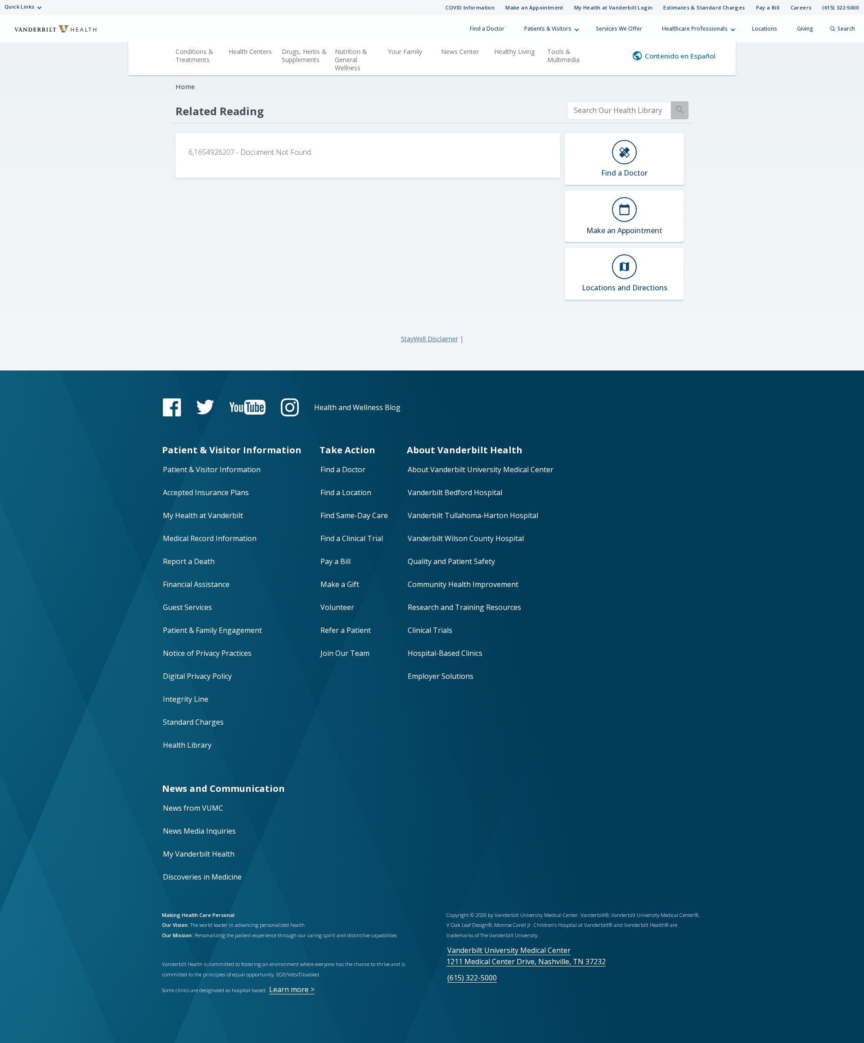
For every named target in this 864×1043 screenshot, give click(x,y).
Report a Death (189, 561)
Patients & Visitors (548, 28)
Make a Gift (339, 584)
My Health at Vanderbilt (203, 515)
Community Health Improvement (463, 584)
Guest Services (187, 607)
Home (185, 86)
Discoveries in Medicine (202, 877)
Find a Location (345, 492)
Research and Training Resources (464, 607)
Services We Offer (619, 28)
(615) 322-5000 (840, 7)
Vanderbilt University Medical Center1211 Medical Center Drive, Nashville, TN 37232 (526, 955)
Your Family (405, 51)
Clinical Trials (430, 630)
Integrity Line (185, 699)
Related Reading (220, 111)
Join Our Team (344, 653)
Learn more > (292, 989)
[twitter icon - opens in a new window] (205, 407)
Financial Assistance (196, 584)
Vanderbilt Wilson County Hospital (466, 538)
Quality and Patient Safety (451, 561)
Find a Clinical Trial (351, 538)
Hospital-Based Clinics (445, 653)
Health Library (187, 745)
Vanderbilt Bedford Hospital (455, 492)
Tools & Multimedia (563, 55)
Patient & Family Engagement (212, 630)
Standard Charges (193, 722)
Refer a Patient (345, 630)
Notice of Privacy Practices (207, 653)
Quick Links (19, 6)
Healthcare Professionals (695, 28)
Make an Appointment (534, 7)
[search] (619, 110)
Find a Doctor (487, 28)
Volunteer (337, 607)
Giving (805, 28)
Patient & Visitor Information (212, 469)
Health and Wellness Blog (357, 407)
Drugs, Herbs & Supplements (304, 55)
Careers (801, 7)
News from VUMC (193, 808)
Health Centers (250, 51)
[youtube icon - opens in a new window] (247, 407)
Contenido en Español (680, 55)
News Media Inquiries (199, 831)
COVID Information (470, 7)
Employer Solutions (440, 676)
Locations (764, 28)
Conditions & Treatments (194, 55)
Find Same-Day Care (354, 515)
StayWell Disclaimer (429, 338)
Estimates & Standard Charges (704, 7)
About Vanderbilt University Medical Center (481, 469)
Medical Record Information (209, 538)
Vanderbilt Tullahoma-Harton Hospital (473, 515)
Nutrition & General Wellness (351, 59)
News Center (460, 51)
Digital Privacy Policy (197, 676)
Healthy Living (514, 51)
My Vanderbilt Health (198, 854)
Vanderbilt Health (49, 32)
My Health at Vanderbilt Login (613, 7)
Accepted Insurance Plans (206, 492)
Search (846, 28)
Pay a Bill (768, 7)
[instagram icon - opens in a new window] (290, 407)
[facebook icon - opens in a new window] (172, 407)
